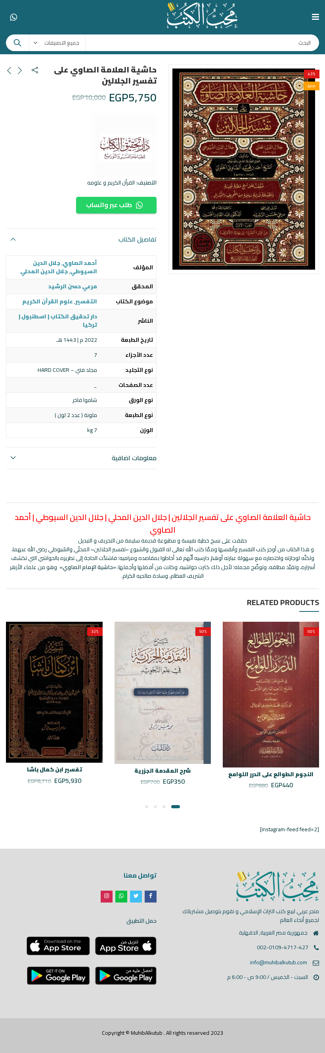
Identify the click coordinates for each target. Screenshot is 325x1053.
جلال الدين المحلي (44, 271)
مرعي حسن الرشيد (72, 286)
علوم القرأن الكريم (47, 301)
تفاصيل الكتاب (138, 239)
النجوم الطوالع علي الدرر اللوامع (271, 774)
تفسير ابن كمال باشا (54, 769)
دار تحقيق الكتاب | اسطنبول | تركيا (58, 320)
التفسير (86, 301)
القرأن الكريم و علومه (111, 182)
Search (17, 42)
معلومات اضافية (134, 458)
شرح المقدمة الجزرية (162, 770)
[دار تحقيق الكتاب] (125, 146)
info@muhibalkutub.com (278, 962)
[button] (175, 806)
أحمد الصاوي (80, 263)
